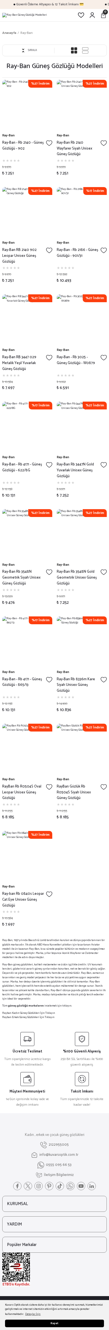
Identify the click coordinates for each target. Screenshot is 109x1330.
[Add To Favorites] (49, 143)
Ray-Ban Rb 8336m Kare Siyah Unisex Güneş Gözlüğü (76, 685)
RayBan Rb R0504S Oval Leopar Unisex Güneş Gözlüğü (21, 792)
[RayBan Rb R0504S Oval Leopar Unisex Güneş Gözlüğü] (27, 749)
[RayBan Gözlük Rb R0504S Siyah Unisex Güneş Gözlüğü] (82, 749)
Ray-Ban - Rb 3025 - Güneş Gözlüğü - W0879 (76, 360)
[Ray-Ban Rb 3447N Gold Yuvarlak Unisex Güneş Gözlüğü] (82, 427)
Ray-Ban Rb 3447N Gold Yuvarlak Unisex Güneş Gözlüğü (75, 470)
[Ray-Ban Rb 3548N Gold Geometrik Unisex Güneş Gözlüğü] (82, 534)
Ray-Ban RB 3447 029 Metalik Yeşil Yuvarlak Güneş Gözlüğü (19, 363)
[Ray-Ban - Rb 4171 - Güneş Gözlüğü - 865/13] (27, 641)
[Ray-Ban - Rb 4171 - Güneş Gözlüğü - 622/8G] (27, 427)
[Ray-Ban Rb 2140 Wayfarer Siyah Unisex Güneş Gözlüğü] (82, 105)
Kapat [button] (54, 1323)
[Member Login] (92, 15)
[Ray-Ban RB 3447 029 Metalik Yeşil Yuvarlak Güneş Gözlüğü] (27, 319)
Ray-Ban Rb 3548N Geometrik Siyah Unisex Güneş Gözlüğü (21, 577)
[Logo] (24, 15)
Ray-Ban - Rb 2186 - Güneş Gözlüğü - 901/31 (77, 253)
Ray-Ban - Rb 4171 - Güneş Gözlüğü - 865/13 (22, 682)
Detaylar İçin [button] (33, 1314)
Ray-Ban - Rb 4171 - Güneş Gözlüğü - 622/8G (22, 467)
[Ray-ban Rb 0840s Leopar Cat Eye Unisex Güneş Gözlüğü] (27, 856)
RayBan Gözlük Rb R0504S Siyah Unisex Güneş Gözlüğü (74, 792)
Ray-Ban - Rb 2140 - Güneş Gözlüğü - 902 (23, 146)
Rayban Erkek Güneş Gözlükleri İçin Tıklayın (28, 1017)
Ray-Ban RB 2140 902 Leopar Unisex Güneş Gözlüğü (19, 256)
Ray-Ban (26, 33)
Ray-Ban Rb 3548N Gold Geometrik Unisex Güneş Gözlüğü (77, 577)
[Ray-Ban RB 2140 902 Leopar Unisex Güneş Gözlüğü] (27, 212)
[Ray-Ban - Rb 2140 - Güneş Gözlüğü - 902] (27, 105)
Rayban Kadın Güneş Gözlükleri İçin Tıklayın (28, 1013)
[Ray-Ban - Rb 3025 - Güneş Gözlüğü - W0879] (82, 319)
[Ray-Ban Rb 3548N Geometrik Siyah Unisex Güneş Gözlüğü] (27, 534)
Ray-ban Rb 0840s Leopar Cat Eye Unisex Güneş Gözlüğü (23, 900)
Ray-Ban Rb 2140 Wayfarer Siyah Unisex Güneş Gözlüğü (74, 148)
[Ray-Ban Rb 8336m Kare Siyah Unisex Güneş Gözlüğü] (82, 641)
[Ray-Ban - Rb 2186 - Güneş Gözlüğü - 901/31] (82, 212)
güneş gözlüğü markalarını (26, 1005)
